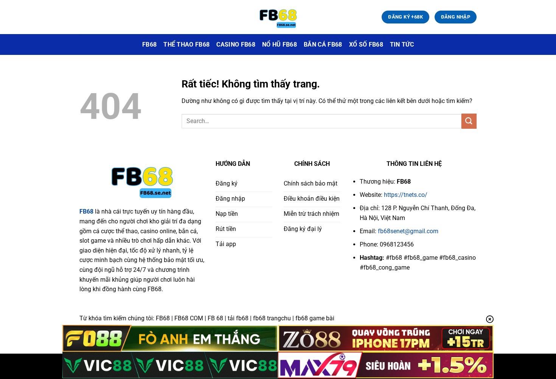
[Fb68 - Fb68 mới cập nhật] (278, 17)
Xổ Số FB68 (366, 44)
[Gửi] (469, 121)
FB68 (149, 44)
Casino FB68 (235, 44)
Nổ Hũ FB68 (279, 44)
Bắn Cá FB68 (323, 44)
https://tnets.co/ (404, 194)
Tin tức (402, 44)
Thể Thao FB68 (186, 44)
